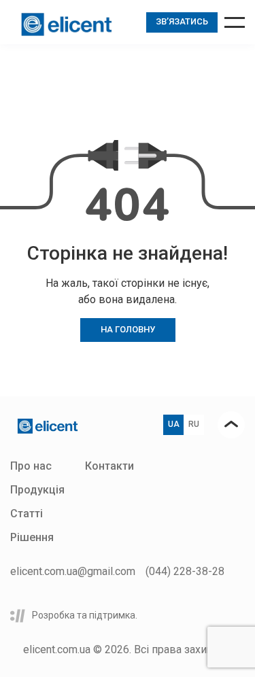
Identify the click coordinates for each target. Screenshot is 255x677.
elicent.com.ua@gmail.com (72, 571)
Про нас (31, 465)
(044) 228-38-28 (185, 571)
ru (193, 424)
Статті (26, 513)
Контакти (109, 465)
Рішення (32, 537)
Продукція (37, 489)
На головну (128, 329)
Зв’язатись (182, 21)
